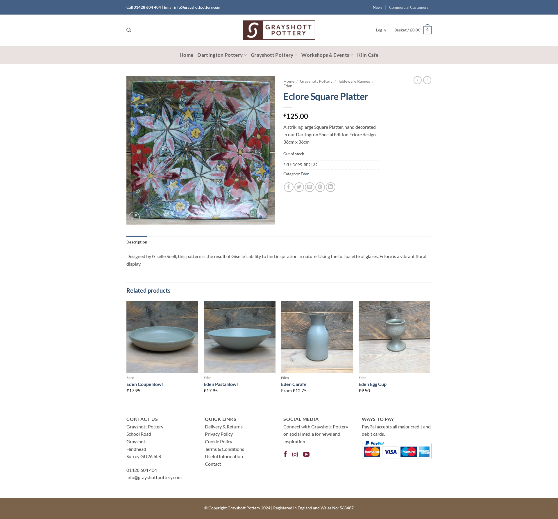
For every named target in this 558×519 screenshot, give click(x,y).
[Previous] (126, 351)
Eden (287, 86)
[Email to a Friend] (309, 187)
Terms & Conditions (224, 449)
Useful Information (224, 456)
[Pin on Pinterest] (320, 187)
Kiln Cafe (367, 55)
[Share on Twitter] (299, 187)
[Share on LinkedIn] (330, 187)
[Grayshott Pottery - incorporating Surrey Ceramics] (279, 30)
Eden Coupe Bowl (144, 384)
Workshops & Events (325, 55)
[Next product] (418, 80)
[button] (128, 30)
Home (186, 55)
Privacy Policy (219, 434)
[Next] (429, 351)
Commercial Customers (408, 7)
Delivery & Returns (224, 426)
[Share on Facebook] (289, 187)
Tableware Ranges (354, 81)
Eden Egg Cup (373, 384)
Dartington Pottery (220, 55)
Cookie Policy (218, 441)
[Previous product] (427, 80)
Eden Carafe (294, 384)
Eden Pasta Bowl (221, 384)
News (377, 7)
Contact (213, 464)
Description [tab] (136, 242)
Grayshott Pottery (272, 55)
